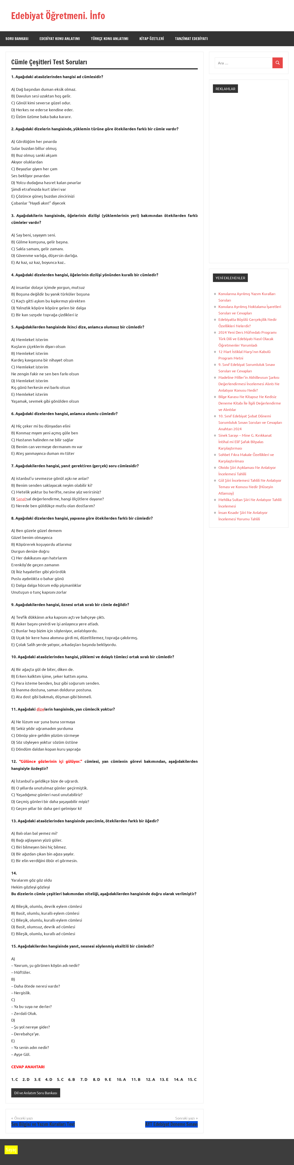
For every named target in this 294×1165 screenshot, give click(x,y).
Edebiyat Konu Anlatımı (60, 38)
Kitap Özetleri (151, 38)
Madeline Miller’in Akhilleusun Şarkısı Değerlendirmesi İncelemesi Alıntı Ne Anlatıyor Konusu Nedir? (249, 383)
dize (40, 709)
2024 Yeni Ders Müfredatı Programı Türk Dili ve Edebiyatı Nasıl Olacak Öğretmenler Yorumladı (247, 338)
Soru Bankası (17, 38)
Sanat (21, 498)
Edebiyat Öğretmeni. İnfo (58, 15)
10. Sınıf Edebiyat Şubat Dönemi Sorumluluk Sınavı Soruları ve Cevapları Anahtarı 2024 (250, 422)
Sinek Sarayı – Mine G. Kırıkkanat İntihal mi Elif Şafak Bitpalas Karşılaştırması (245, 441)
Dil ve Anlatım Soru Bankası (35, 1093)
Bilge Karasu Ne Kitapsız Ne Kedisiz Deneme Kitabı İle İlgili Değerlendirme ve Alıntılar (249, 403)
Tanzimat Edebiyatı (191, 38)
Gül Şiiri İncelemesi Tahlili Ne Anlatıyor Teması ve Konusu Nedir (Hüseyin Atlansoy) (249, 486)
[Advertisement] (249, 182)
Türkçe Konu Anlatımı (109, 38)
